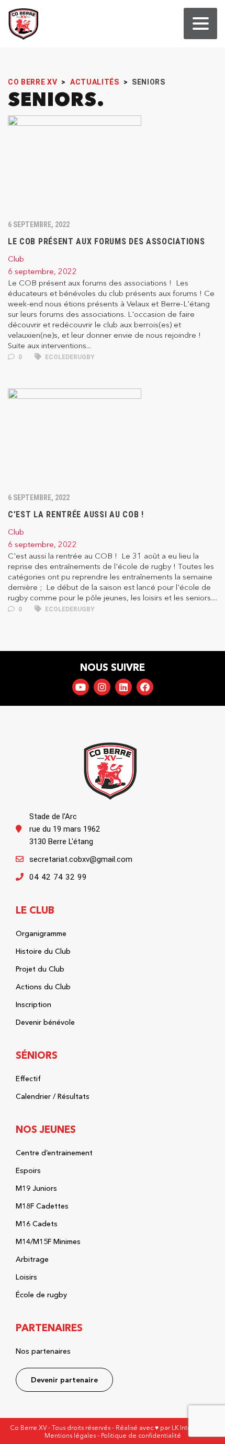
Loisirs (26, 1277)
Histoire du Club (43, 951)
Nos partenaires (43, 1351)
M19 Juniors (36, 1188)
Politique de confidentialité (141, 1435)
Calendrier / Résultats (52, 1096)
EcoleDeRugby (69, 357)
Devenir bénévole (45, 1022)
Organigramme (41, 933)
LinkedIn (123, 687)
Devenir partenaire (64, 1379)
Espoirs (28, 1170)
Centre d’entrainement (54, 1152)
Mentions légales (70, 1435)
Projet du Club (40, 969)
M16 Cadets (37, 1223)
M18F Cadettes (42, 1206)
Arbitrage (32, 1259)
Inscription (33, 1004)
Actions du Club (43, 986)
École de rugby (41, 1294)
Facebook (145, 687)
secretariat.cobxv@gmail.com (80, 859)
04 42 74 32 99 (58, 877)
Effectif (28, 1078)
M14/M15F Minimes (48, 1241)
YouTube (80, 687)
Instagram (102, 687)
